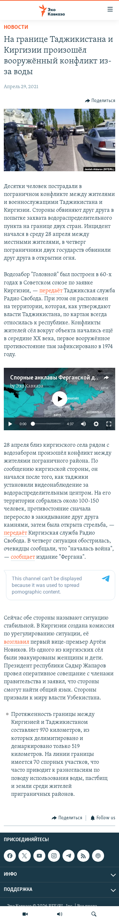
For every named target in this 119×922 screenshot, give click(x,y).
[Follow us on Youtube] (39, 856)
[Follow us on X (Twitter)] (24, 856)
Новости (16, 27)
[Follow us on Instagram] (54, 856)
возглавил (16, 642)
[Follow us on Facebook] (10, 856)
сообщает (23, 557)
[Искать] (93, 914)
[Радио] (59, 914)
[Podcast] (98, 856)
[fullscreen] (108, 424)
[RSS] (83, 856)
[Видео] (25, 914)
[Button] (100, 101)
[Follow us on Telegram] (69, 856)
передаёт (51, 291)
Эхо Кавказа (29, 386)
